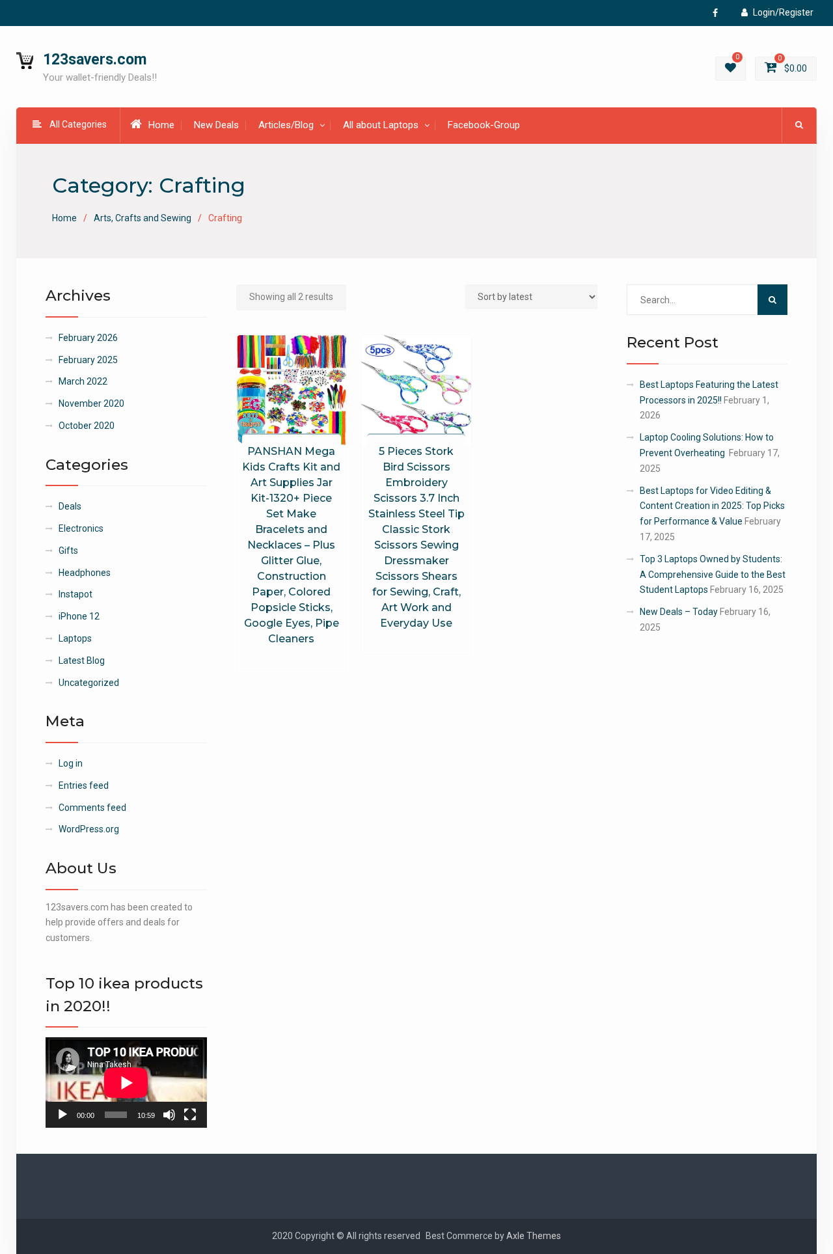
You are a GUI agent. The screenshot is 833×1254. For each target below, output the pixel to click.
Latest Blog (82, 660)
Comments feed (92, 807)
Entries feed (84, 785)
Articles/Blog (286, 125)
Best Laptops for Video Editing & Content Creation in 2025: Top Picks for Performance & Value (712, 506)
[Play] (62, 1114)
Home (161, 125)
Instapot (75, 594)
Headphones (85, 572)
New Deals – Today (679, 612)
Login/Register (783, 12)
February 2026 (88, 338)
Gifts (68, 550)
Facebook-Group (484, 125)
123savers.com (94, 59)
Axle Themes (533, 1236)
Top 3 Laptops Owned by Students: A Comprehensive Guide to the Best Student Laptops (712, 574)
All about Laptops (380, 125)
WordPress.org (89, 829)
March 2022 (83, 381)
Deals (70, 506)
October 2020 (87, 425)
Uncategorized (89, 682)
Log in (71, 763)
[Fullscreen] (190, 1114)
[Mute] (169, 1114)
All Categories (78, 124)
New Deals (216, 125)
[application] (126, 1082)
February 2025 (88, 360)
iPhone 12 (79, 616)
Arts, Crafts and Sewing (142, 218)
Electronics (81, 528)
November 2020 (91, 403)
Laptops (75, 638)
